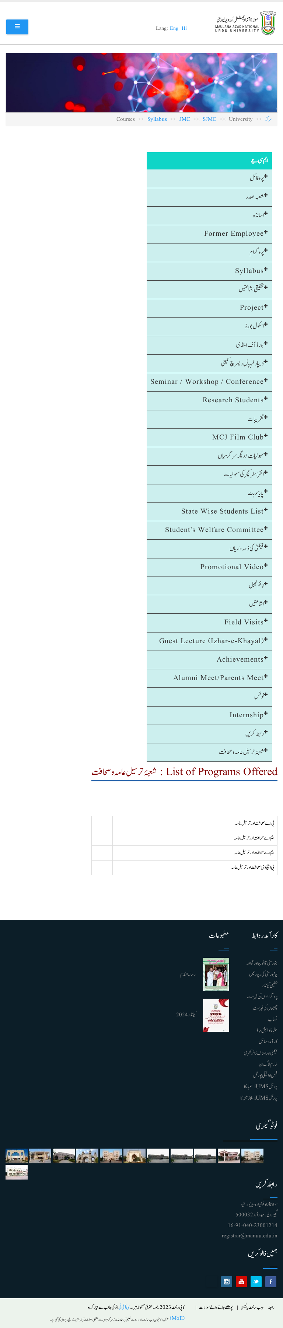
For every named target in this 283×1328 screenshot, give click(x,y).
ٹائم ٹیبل (256, 586)
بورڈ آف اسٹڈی (250, 345)
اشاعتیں (256, 604)
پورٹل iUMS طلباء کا (260, 1087)
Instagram (226, 1281)
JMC (184, 119)
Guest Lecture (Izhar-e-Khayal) (211, 641)
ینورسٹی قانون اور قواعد (262, 963)
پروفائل (257, 178)
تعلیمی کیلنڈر (269, 986)
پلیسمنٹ (256, 493)
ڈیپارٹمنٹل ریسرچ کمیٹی (242, 363)
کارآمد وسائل (268, 1042)
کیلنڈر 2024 (186, 1015)
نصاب (272, 1019)
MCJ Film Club (238, 437)
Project (252, 308)
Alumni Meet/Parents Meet (218, 678)
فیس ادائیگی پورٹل (265, 1076)
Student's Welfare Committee (214, 530)
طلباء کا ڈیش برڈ (266, 1031)
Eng (174, 28)
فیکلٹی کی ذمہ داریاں (247, 548)
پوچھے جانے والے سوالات (216, 1307)
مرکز (268, 119)
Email (211, 1281)
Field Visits (244, 622)
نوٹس (259, 696)
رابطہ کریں (254, 734)
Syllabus (157, 119)
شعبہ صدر (255, 197)
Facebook (270, 1281)
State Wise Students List (222, 512)
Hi (184, 28)
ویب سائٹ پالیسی (252, 1307)
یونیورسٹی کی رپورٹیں (263, 974)
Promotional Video (232, 567)
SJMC (209, 119)
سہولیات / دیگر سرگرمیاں (241, 456)
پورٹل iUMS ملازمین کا (258, 1098)
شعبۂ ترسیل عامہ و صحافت (241, 752)
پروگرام (256, 252)
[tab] (209, 178)
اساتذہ (258, 215)
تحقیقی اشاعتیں (251, 289)
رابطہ (271, 1307)
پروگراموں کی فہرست (262, 997)
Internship (247, 715)
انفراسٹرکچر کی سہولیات (244, 474)
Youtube (241, 1281)
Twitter (256, 1281)
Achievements (240, 660)
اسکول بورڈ (254, 326)
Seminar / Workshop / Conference (207, 382)
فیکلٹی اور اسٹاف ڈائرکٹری (260, 1053)
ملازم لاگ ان (268, 1064)
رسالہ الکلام (188, 974)
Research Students (233, 400)
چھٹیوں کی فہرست (265, 1008)
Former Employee (234, 234)
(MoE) (176, 1318)
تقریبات (256, 419)
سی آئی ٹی (124, 1307)
